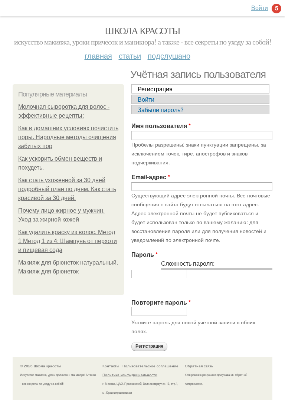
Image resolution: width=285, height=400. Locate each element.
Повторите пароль (161, 302)
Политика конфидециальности (129, 374)
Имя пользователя (161, 125)
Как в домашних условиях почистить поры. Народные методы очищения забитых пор (68, 137)
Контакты (110, 365)
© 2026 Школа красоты (40, 365)
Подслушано (169, 55)
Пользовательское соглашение (150, 365)
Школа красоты (142, 30)
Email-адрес (150, 177)
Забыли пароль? (161, 109)
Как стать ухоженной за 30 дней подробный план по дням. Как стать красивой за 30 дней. (67, 189)
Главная (98, 55)
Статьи (130, 55)
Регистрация (155, 89)
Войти (146, 99)
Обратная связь (199, 365)
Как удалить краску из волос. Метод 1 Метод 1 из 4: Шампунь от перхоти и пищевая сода (67, 241)
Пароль (144, 254)
